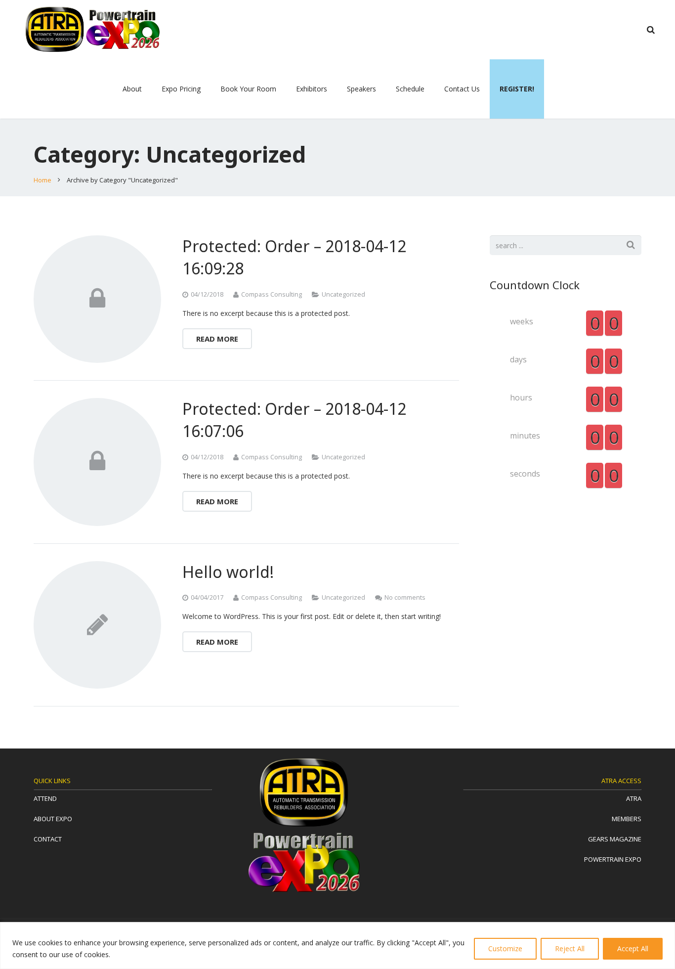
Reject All (570, 948)
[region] (337, 945)
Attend (45, 798)
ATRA (633, 798)
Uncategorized (343, 294)
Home (42, 180)
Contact (48, 839)
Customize (505, 948)
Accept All (632, 948)
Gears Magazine (614, 839)
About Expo (53, 818)
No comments (404, 597)
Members (626, 818)
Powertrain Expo (612, 859)
